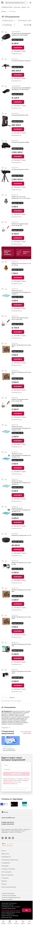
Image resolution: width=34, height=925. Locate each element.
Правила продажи (7, 899)
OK (27, 910)
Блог (28, 7)
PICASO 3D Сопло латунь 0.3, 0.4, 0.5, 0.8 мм (21, 264)
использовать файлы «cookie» (10, 910)
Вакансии (4, 881)
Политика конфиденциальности (11, 897)
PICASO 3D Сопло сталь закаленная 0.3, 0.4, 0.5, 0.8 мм (21, 197)
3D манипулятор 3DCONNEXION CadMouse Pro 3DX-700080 (21, 34)
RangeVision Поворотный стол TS (21, 535)
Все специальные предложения (26, 732)
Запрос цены (17, 7)
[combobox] (8, 24)
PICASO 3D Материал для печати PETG (21, 617)
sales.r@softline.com (8, 817)
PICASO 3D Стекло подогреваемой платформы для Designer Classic (21, 428)
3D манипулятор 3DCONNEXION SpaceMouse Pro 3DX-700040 (21, 88)
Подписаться (16, 774)
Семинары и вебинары (8, 869)
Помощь (3, 884)
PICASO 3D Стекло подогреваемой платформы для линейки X (21, 292)
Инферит (23, 7)
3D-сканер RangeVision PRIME (20, 142)
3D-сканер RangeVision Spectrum (21, 60)
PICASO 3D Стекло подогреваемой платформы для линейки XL (21, 482)
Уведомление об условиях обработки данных (14, 789)
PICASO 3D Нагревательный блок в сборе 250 (20, 224)
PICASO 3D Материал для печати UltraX (21, 672)
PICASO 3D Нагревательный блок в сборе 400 (20, 318)
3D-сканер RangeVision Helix (20, 115)
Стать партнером (6, 872)
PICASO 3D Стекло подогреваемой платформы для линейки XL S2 (21, 509)
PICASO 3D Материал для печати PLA (21, 373)
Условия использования (9, 895)
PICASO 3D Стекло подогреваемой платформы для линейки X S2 (21, 455)
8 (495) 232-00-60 (7, 822)
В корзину (18, 47)
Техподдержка (5, 863)
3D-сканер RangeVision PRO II (20, 169)
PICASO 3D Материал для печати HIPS (21, 590)
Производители (6, 856)
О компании (5, 878)
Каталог (3, 850)
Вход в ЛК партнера (7, 875)
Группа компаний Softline (8, 887)
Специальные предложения (9, 859)
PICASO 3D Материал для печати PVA (21, 644)
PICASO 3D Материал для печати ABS (21, 345)
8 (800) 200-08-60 (8, 7)
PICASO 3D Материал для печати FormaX (21, 563)
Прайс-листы (5, 853)
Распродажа (5, 866)
